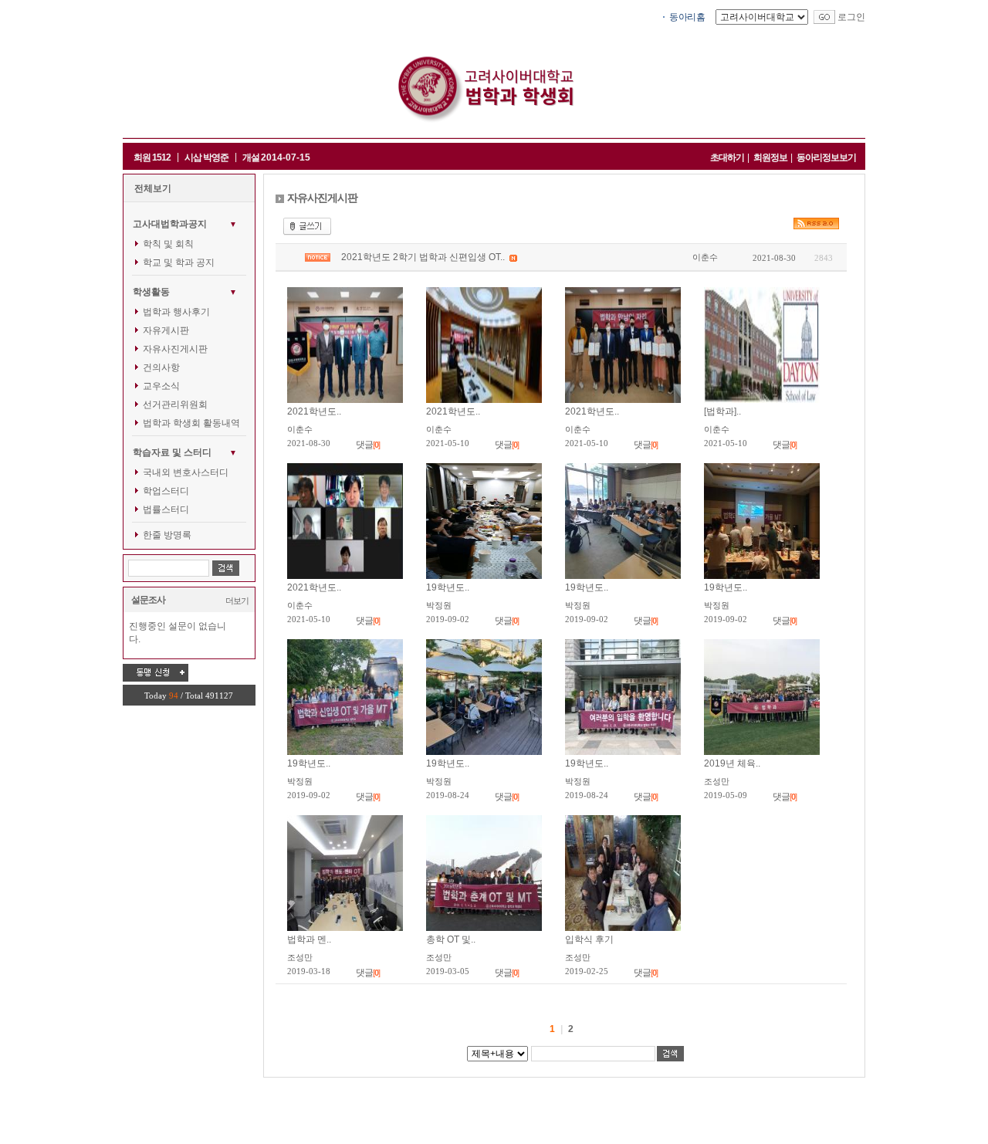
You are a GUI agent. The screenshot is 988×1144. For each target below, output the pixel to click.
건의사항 (161, 367)
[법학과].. (722, 411)
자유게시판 (166, 330)
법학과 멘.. (309, 939)
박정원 (439, 605)
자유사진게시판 (175, 349)
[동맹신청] (155, 672)
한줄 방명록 (167, 535)
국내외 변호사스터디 (185, 472)
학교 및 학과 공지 (179, 262)
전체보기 (152, 188)
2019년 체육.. (732, 763)
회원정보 (770, 157)
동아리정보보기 (826, 157)
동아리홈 (687, 17)
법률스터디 (166, 509)
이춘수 (705, 257)
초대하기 (727, 157)
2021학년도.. (314, 411)
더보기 (237, 600)
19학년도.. (447, 587)
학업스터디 (166, 491)
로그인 (851, 17)
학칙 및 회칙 (168, 244)
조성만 (716, 781)
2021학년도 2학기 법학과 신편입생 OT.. (424, 257)
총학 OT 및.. (450, 939)
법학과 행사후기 (176, 311)
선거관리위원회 (175, 404)
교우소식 (161, 386)
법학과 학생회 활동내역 (191, 423)
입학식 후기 (589, 939)
